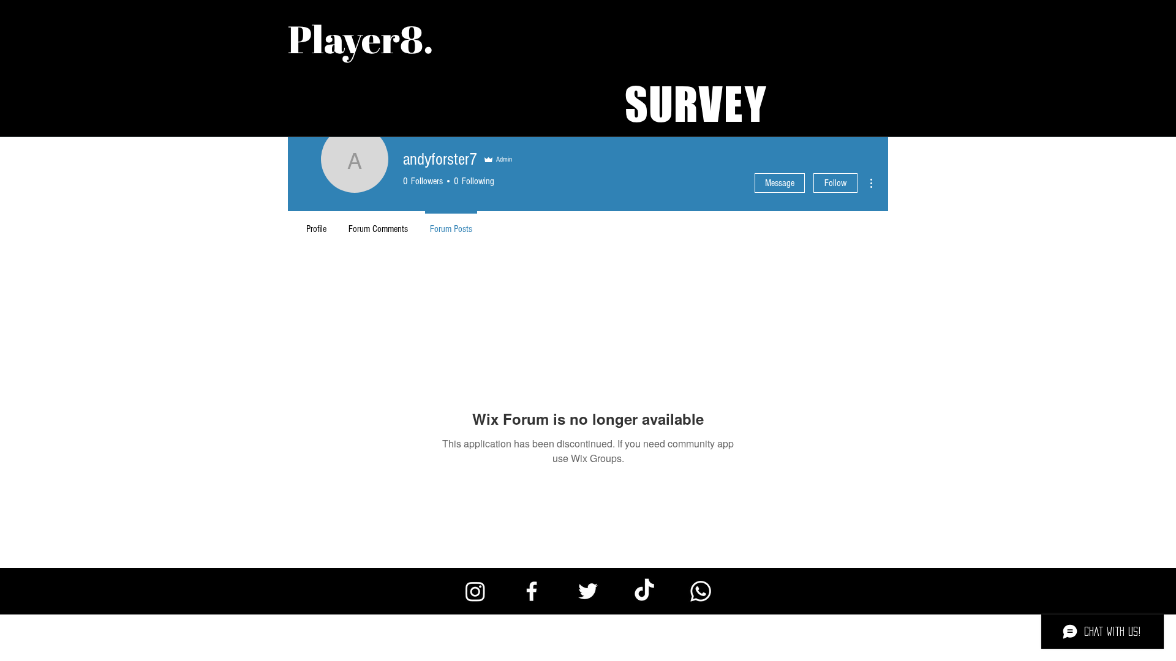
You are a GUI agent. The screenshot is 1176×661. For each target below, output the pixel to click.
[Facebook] (532, 591)
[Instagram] (475, 591)
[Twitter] (588, 591)
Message (779, 183)
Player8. (360, 38)
